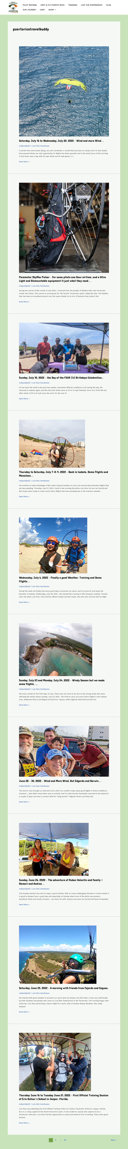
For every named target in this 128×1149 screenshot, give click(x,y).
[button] (55, 9)
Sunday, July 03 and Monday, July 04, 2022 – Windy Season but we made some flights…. (62, 682)
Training (72, 5)
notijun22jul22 (24, 146)
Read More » (24, 162)
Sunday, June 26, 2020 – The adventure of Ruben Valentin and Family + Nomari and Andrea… (61, 882)
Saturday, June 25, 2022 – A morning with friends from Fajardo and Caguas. (63, 988)
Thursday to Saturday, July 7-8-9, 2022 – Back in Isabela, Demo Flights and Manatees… (63, 473)
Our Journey (29, 10)
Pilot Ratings (30, 5)
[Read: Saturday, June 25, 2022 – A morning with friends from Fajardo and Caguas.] (57, 954)
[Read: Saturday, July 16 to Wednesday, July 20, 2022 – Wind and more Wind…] (64, 91)
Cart (42, 10)
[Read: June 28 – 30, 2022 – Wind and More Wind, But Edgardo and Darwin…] (64, 751)
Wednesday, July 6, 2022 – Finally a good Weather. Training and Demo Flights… (60, 579)
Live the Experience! (91, 5)
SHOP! (51, 10)
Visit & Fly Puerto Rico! (52, 5)
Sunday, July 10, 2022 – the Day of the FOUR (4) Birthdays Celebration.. (61, 377)
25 (65, 1140)
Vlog (108, 5)
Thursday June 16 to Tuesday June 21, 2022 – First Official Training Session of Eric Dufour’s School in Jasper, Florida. (63, 1097)
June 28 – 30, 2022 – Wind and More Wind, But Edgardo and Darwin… (60, 781)
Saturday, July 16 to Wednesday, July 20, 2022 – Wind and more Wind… (61, 140)
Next (114, 1140)
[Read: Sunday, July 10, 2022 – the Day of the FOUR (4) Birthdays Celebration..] (64, 348)
